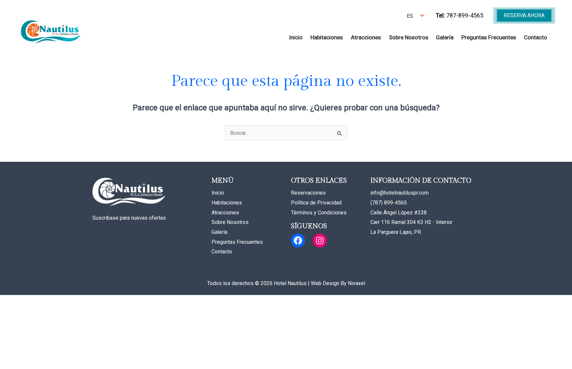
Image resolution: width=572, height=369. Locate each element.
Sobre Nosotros (408, 37)
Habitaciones (326, 37)
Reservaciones (308, 193)
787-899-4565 (459, 15)
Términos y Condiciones (319, 212)
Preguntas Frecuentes (488, 37)
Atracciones (366, 37)
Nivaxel (356, 283)
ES (410, 16)
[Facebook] (298, 240)
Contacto (535, 37)
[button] (524, 15)
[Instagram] (320, 240)
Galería (444, 37)
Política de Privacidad (316, 203)
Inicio (296, 37)
